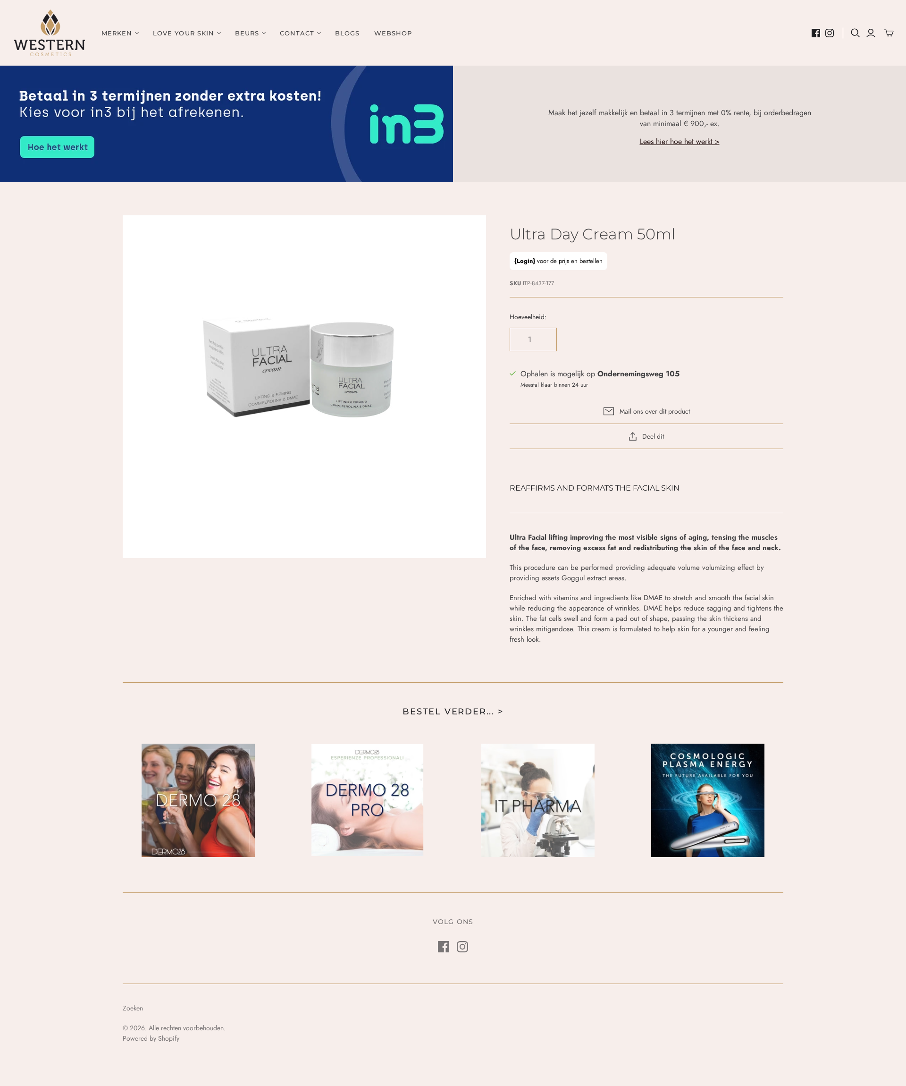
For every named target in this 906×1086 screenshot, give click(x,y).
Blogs (347, 33)
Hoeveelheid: (528, 317)
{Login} (524, 260)
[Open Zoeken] (855, 33)
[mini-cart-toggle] (889, 33)
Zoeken (133, 1008)
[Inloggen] (871, 33)
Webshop (393, 33)
